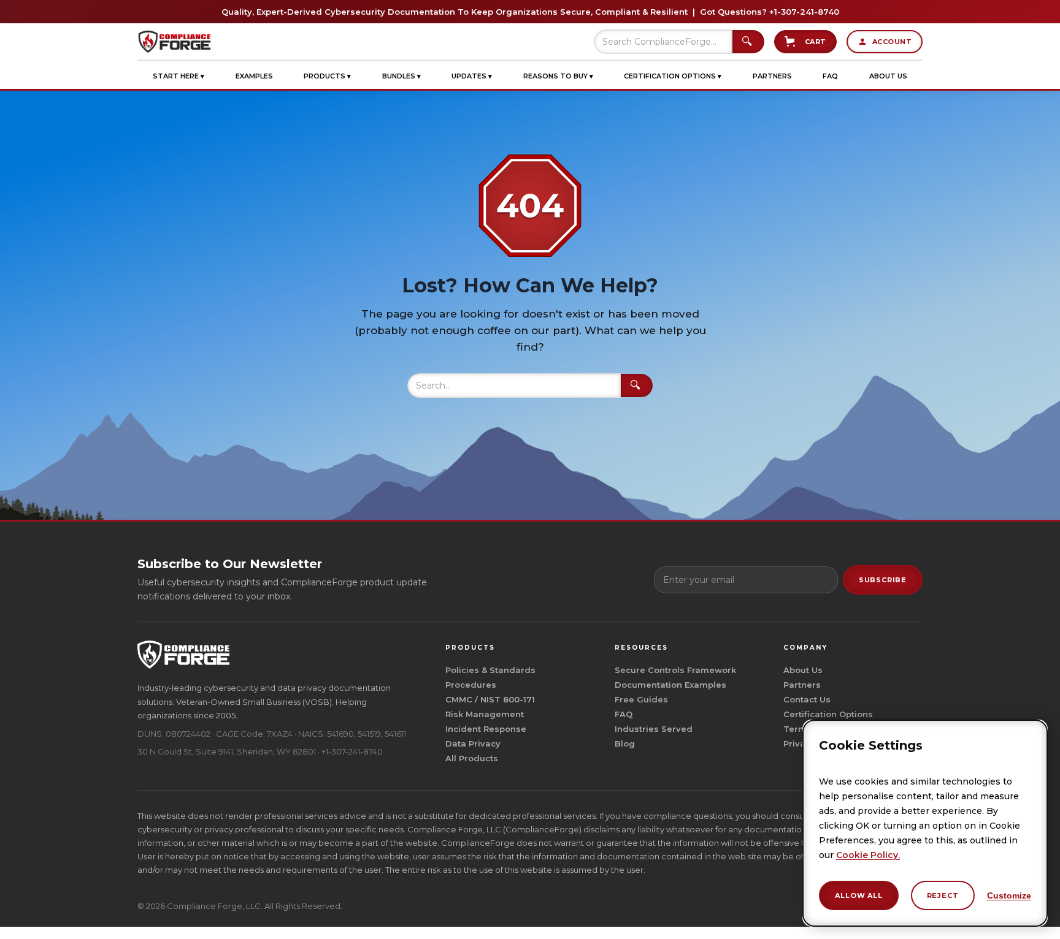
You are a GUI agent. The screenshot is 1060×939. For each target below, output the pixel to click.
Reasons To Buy (558, 76)
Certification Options (672, 76)
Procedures (470, 685)
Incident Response (485, 729)
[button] (178, 76)
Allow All (858, 895)
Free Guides (641, 699)
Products (327, 76)
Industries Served (654, 729)
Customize (1009, 895)
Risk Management (484, 714)
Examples (254, 76)
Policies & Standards (490, 670)
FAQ (830, 76)
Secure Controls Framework (675, 670)
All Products (471, 758)
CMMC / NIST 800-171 (490, 699)
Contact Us (807, 699)
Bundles (401, 76)
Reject (943, 895)
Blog (625, 743)
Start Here (178, 76)
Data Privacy (473, 743)
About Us (888, 76)
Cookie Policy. (868, 855)
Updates (471, 76)
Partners (772, 76)
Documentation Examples (670, 685)
